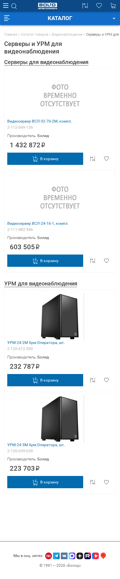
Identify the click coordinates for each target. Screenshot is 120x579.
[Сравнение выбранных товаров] (85, 5)
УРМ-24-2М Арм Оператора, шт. (36, 342)
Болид (43, 135)
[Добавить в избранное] (106, 159)
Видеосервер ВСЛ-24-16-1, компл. (38, 223)
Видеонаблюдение (67, 34)
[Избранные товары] (99, 5)
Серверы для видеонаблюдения (46, 62)
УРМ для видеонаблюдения (40, 283)
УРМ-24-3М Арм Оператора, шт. (36, 445)
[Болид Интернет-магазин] (47, 5)
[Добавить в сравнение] (93, 159)
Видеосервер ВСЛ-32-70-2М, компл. (39, 121)
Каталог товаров (34, 34)
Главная (10, 34)
